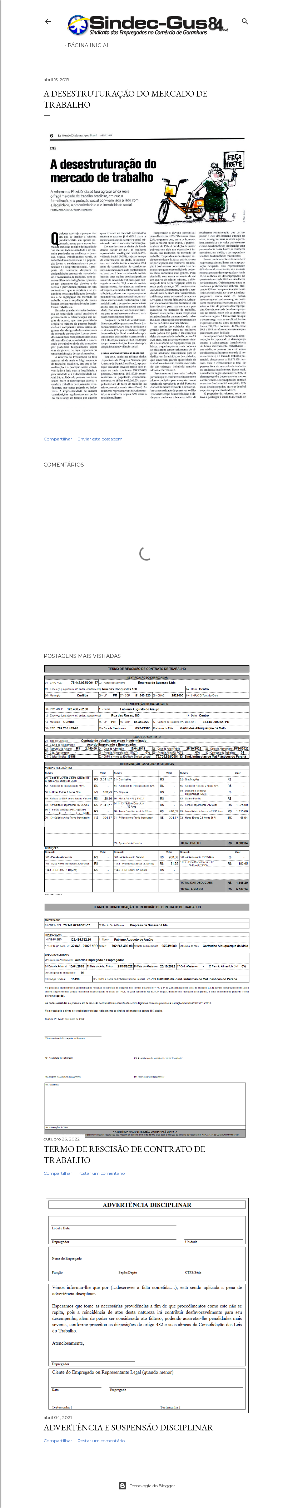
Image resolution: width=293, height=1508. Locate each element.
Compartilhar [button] (58, 439)
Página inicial (89, 45)
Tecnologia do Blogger (152, 1485)
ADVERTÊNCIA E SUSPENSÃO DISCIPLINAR (128, 1427)
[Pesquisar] (245, 20)
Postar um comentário (101, 1173)
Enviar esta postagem (100, 439)
